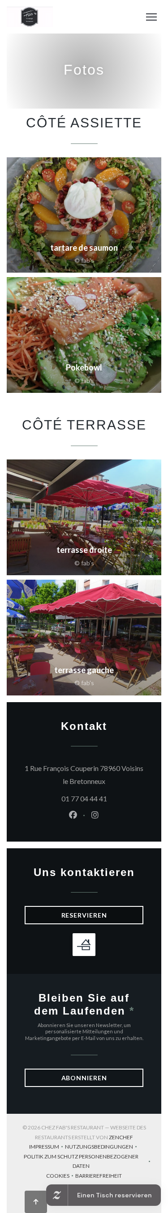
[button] (151, 17)
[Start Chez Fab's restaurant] (30, 17)
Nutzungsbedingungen (102, 1147)
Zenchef (121, 1137)
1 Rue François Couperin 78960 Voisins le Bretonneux (84, 774)
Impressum (47, 1147)
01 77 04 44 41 (84, 798)
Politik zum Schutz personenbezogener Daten (88, 1161)
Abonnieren (84, 1078)
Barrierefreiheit (98, 1176)
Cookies (60, 1176)
